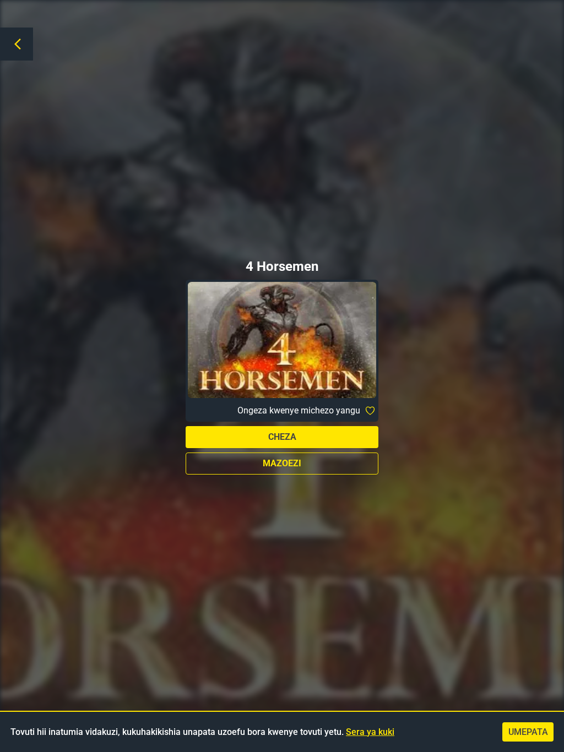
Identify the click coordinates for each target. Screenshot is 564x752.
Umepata (528, 732)
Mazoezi (282, 463)
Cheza (282, 437)
